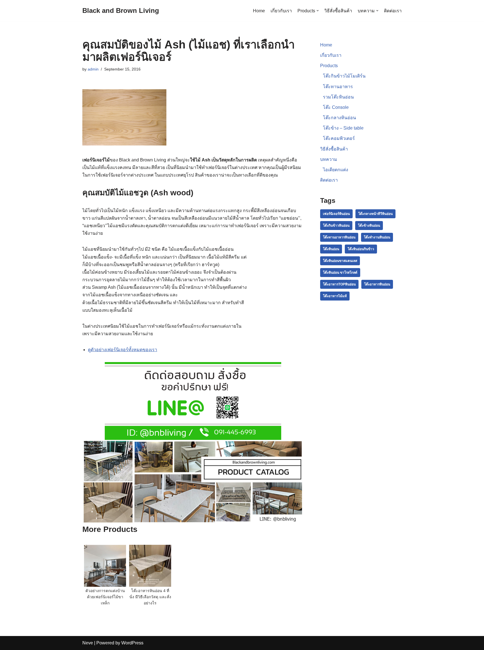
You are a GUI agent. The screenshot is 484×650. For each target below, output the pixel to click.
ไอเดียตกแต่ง (335, 169)
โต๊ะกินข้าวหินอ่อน (336, 225)
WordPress (132, 642)
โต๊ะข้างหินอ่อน (369, 225)
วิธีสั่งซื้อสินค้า (338, 10)
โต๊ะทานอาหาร (338, 86)
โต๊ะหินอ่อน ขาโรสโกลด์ (340, 272)
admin (93, 69)
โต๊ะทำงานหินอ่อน (377, 237)
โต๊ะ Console (336, 107)
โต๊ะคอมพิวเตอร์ (339, 138)
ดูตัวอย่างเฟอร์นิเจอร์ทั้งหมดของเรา (122, 349)
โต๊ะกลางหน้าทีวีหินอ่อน (375, 214)
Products (329, 65)
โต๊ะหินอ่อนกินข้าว (361, 249)
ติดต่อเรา (393, 10)
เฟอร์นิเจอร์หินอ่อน (336, 214)
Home (259, 10)
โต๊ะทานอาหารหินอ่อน (339, 237)
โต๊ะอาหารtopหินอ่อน (339, 284)
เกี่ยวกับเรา (281, 10)
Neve (87, 642)
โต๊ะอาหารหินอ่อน (377, 284)
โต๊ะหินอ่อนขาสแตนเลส (340, 261)
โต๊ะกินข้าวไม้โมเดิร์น (344, 76)
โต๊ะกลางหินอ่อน (339, 117)
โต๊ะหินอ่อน (331, 249)
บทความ (328, 159)
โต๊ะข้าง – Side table (343, 128)
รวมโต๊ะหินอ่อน (338, 97)
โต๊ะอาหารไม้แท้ (335, 296)
